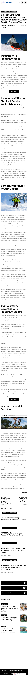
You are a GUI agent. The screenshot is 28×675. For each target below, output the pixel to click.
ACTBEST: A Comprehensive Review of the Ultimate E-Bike (12, 534)
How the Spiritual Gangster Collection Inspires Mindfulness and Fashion (9, 619)
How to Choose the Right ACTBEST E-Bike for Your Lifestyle (13, 519)
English (18, 673)
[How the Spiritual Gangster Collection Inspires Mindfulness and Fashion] (23, 618)
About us (6, 673)
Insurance (4, 604)
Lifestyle (4, 615)
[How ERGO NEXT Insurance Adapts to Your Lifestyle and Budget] (23, 607)
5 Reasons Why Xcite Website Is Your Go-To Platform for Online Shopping (6, 500)
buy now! (14, 91)
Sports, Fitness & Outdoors (9, 11)
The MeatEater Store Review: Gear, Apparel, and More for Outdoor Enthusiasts (14, 567)
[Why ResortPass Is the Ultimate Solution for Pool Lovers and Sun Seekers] (23, 629)
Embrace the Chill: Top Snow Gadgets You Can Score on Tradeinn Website (22, 500)
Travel (3, 626)
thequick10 (3, 25)
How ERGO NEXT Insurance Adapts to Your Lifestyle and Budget (9, 608)
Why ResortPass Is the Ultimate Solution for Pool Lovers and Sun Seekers (8, 630)
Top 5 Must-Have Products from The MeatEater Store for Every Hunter (13, 550)
